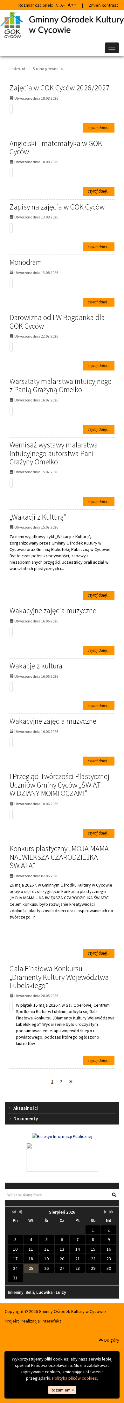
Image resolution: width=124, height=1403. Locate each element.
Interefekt (51, 1321)
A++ (72, 5)
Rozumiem (62, 1390)
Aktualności (25, 1108)
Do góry (111, 1340)
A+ (62, 5)
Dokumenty (25, 1119)
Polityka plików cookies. (75, 1378)
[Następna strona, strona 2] (71, 1082)
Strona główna (46, 69)
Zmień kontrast (103, 5)
